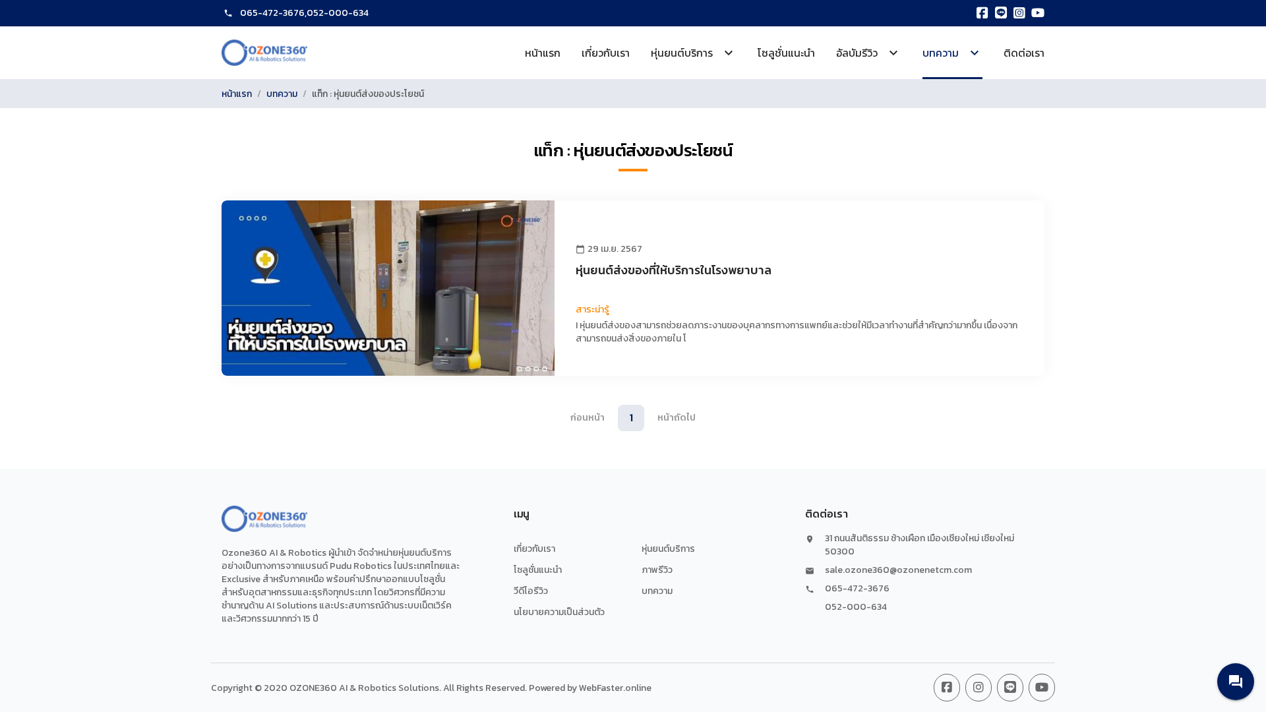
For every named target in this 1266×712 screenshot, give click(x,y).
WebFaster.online (615, 688)
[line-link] (1010, 687)
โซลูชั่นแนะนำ (786, 53)
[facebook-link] (947, 687)
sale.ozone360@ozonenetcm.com (898, 570)
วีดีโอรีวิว (531, 591)
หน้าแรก (542, 53)
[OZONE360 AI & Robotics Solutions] (264, 52)
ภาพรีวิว (657, 570)
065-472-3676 (272, 13)
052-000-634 (338, 13)
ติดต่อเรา (1024, 53)
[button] (1235, 681)
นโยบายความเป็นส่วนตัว (559, 612)
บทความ (281, 94)
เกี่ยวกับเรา (606, 53)
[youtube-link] (1042, 687)
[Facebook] (982, 13)
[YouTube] (1037, 13)
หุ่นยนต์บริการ (668, 549)
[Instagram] (1019, 13)
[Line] (1001, 13)
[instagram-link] (978, 687)
